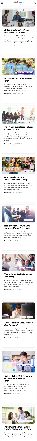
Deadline (19, 72)
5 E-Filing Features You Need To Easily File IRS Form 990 (17, 31)
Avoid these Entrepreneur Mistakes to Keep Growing (15, 178)
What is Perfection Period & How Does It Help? (18, 275)
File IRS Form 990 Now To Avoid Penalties (18, 79)
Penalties (30, 316)
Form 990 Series (28, 72)
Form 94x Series (28, 120)
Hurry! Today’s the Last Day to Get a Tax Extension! (18, 324)
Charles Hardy (7, 45)
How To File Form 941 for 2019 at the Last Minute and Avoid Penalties (18, 378)
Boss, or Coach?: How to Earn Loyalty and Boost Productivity (17, 227)
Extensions (29, 268)
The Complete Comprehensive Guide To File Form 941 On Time (17, 428)
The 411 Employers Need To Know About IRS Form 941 (18, 128)
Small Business (28, 171)
